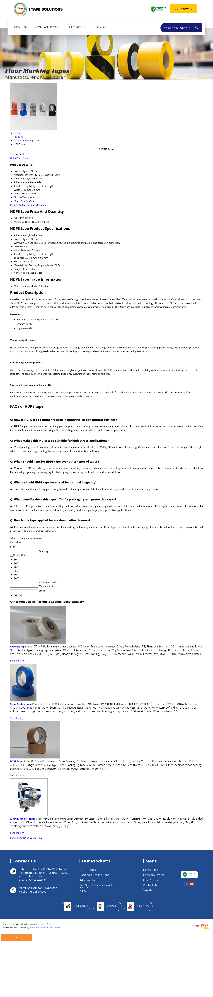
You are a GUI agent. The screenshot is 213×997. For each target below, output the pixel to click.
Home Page (22, 27)
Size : (164, 646)
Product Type (21, 239)
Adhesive (19, 235)
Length (17, 268)
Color (17, 246)
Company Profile (48, 27)
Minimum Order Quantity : (65, 646)
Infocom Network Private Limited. (45, 927)
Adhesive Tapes (89, 880)
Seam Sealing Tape (21, 703)
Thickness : (180, 654)
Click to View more (24, 197)
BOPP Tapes (17, 761)
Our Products (78, 27)
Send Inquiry (39, 204)
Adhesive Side (21, 272)
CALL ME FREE (34, 837)
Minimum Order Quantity (27, 221)
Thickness (19, 257)
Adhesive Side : (26, 765)
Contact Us (104, 27)
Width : (143, 654)
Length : (114, 654)
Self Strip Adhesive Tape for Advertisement (97, 887)
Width (17, 250)
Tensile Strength (22, 254)
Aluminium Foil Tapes (22, 818)
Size (16, 261)
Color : (94, 646)
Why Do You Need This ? (27, 242)
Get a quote (183, 8)
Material (18, 265)
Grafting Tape (18, 646)
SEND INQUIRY (18, 837)
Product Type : (34, 650)
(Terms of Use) (45, 924)
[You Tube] (191, 886)
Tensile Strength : (67, 654)
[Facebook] (186, 886)
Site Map (148, 890)
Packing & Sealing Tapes (95, 875)
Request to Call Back (21, 204)
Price (16, 218)
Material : (129, 646)
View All (84, 890)
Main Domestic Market (26, 285)
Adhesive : (81, 650)
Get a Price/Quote (19, 158)
